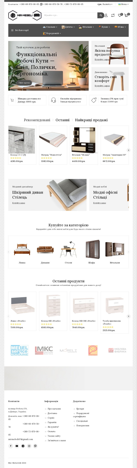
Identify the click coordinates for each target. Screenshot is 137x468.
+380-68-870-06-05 (29, 4)
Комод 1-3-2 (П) (18, 155)
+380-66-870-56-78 (53, 4)
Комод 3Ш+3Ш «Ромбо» (84, 321)
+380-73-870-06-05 (73, 4)
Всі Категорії (22, 30)
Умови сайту (54, 436)
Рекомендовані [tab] (37, 120)
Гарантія (52, 422)
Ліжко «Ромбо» (18, 321)
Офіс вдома (24, 83)
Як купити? (53, 427)
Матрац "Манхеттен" (51, 155)
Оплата (51, 431)
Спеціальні (82, 421)
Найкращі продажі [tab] (91, 120)
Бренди (80, 408)
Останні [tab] (63, 120)
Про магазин (54, 408)
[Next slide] (129, 150)
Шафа (91, 262)
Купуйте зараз (102, 59)
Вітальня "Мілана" (81, 155)
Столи (68, 262)
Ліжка (22, 262)
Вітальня (115, 262)
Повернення (82, 425)
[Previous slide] (8, 150)
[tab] (46, 88)
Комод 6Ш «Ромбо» (51, 321)
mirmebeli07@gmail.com (20, 439)
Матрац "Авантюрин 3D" (114, 155)
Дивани (45, 262)
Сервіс (51, 418)
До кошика (22, 166)
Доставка (52, 413)
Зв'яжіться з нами (57, 440)
